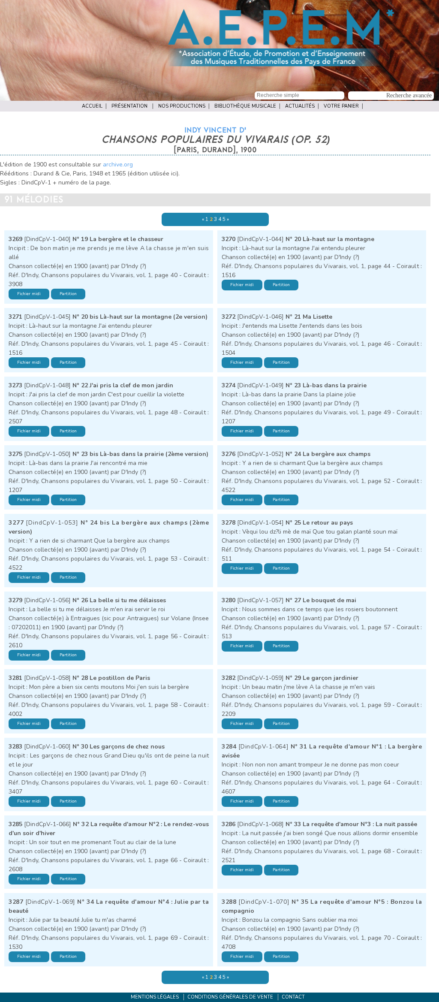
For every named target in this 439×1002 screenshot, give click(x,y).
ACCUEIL (92, 106)
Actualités (300, 106)
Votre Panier (341, 106)
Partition (68, 294)
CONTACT (293, 997)
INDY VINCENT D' (215, 130)
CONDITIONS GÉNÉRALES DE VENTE (230, 997)
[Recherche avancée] (391, 95)
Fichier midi (29, 294)
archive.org (118, 164)
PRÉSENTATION (129, 106)
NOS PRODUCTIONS (181, 106)
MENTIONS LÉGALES (155, 997)
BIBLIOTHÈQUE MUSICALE (245, 106)
